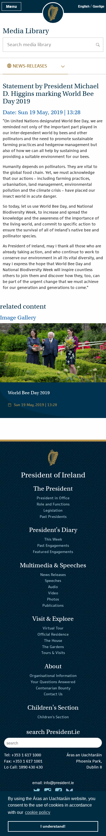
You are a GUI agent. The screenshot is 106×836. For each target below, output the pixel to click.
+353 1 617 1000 (26, 754)
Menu (11, 6)
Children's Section (53, 716)
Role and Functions (53, 504)
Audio (53, 586)
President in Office (53, 497)
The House (53, 640)
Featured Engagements (53, 551)
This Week (53, 539)
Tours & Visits (53, 652)
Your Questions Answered (53, 681)
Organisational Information (53, 675)
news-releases (27, 66)
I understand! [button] (53, 826)
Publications (53, 605)
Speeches (53, 580)
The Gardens (53, 646)
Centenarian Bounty (53, 687)
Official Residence (53, 634)
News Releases (53, 574)
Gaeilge (98, 6)
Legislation (53, 510)
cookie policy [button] (37, 812)
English (83, 6)
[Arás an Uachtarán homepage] (53, 458)
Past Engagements (53, 545)
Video (53, 593)
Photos (53, 599)
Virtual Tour (53, 628)
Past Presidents (53, 516)
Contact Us (53, 694)
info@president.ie (59, 782)
